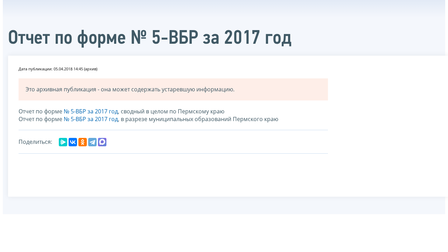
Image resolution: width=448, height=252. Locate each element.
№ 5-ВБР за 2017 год (91, 111)
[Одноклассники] (82, 142)
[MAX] (102, 142)
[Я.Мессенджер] (63, 142)
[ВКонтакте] (73, 142)
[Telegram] (92, 142)
